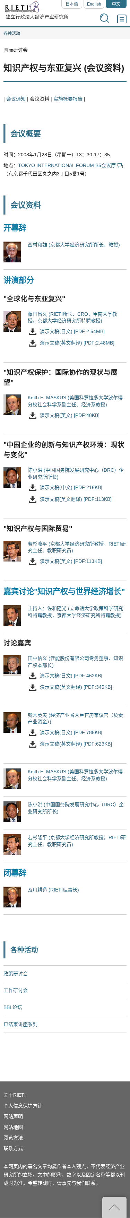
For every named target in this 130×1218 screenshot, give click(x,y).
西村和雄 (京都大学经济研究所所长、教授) (74, 244)
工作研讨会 (15, 990)
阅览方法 (13, 1137)
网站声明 (13, 1116)
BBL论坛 (12, 1007)
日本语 (72, 4)
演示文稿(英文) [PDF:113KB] (71, 561)
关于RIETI (14, 1095)
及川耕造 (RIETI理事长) (53, 890)
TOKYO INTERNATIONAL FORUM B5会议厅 (67, 165)
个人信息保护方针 (22, 1105)
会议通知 (16, 99)
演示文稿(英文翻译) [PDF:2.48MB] (77, 343)
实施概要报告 (68, 99)
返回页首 (114, 1207)
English (94, 4)
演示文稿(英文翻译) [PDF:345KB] (76, 687)
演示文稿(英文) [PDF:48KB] (69, 415)
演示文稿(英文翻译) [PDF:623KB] (76, 744)
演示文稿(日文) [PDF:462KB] (71, 676)
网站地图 (13, 1127)
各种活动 (11, 33)
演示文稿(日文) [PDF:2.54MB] (72, 331)
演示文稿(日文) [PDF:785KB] (71, 732)
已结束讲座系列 (20, 1024)
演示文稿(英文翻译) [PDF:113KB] (76, 499)
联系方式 (13, 1148)
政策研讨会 (15, 973)
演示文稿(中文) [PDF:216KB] (71, 487)
